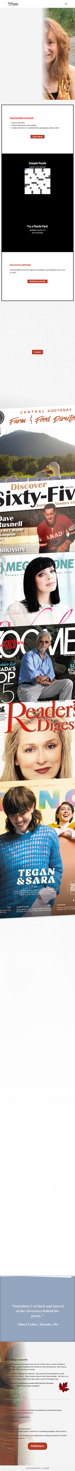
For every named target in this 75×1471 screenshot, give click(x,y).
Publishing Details (37, 281)
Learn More (37, 136)
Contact (37, 352)
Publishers (37, 1446)
